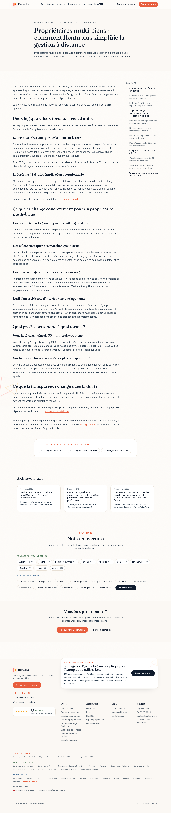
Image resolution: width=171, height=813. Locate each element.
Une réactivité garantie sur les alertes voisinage (142, 136)
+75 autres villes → (126, 588)
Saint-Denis (26, 581)
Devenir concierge (143, 673)
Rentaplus (23, 4)
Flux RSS (90, 716)
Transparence (74, 4)
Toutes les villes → (29, 781)
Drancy (62, 581)
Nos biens (87, 4)
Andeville (105, 562)
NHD (148, 803)
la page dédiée (88, 424)
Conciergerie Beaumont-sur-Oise (71, 766)
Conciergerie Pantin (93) (52, 450)
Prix (42, 4)
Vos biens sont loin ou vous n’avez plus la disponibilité (141, 166)
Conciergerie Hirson (68, 769)
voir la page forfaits (68, 199)
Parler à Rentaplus (102, 629)
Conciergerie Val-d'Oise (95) (58, 757)
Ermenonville (140, 562)
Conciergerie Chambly (47, 769)
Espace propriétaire (126, 4)
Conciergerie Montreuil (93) (116, 450)
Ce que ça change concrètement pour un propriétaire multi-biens (139, 113)
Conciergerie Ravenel (97, 766)
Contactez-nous (148, 4)
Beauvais (106, 588)
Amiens (57, 568)
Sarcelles (140, 581)
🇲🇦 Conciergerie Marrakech (23, 790)
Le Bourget (80, 581)
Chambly (25, 568)
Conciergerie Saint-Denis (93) (83, 450)
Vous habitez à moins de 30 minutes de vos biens (141, 159)
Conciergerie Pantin (45, 766)
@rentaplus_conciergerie (27, 702)
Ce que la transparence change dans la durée (143, 174)
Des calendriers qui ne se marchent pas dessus (140, 129)
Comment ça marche (56, 4)
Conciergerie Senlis (141, 766)
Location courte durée (71, 716)
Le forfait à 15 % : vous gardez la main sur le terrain (142, 96)
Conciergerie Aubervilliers (23, 766)
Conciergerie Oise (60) (83, 757)
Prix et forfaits (67, 708)
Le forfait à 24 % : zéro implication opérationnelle (140, 104)
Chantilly (68, 588)
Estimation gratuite (69, 740)
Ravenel (88, 562)
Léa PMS (154, 803)
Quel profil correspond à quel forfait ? (142, 151)
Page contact (143, 708)
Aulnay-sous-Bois (102, 581)
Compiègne (87, 588)
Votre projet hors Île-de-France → (52, 790)
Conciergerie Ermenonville (23, 769)
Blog (88, 712)
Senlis (122, 562)
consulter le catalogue (57, 411)
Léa (98, 4)
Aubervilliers (26, 562)
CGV (114, 720)
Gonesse (25, 588)
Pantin (45, 562)
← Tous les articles (43, 22)
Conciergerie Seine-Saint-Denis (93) (27, 757)
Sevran (122, 581)
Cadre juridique (118, 708)
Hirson (42, 568)
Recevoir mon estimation (72, 629)
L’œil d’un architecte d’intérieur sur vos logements (143, 144)
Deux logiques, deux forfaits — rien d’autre (142, 89)
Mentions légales (119, 712)
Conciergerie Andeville (120, 766)
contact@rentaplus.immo (23, 697)
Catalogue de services (71, 730)
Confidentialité (118, 716)
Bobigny (45, 581)
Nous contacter (93, 723)
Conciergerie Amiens (89, 769)
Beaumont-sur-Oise (65, 562)
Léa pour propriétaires (71, 720)
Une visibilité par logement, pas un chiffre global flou (143, 121)
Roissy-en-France (47, 588)
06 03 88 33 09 (21, 693)
